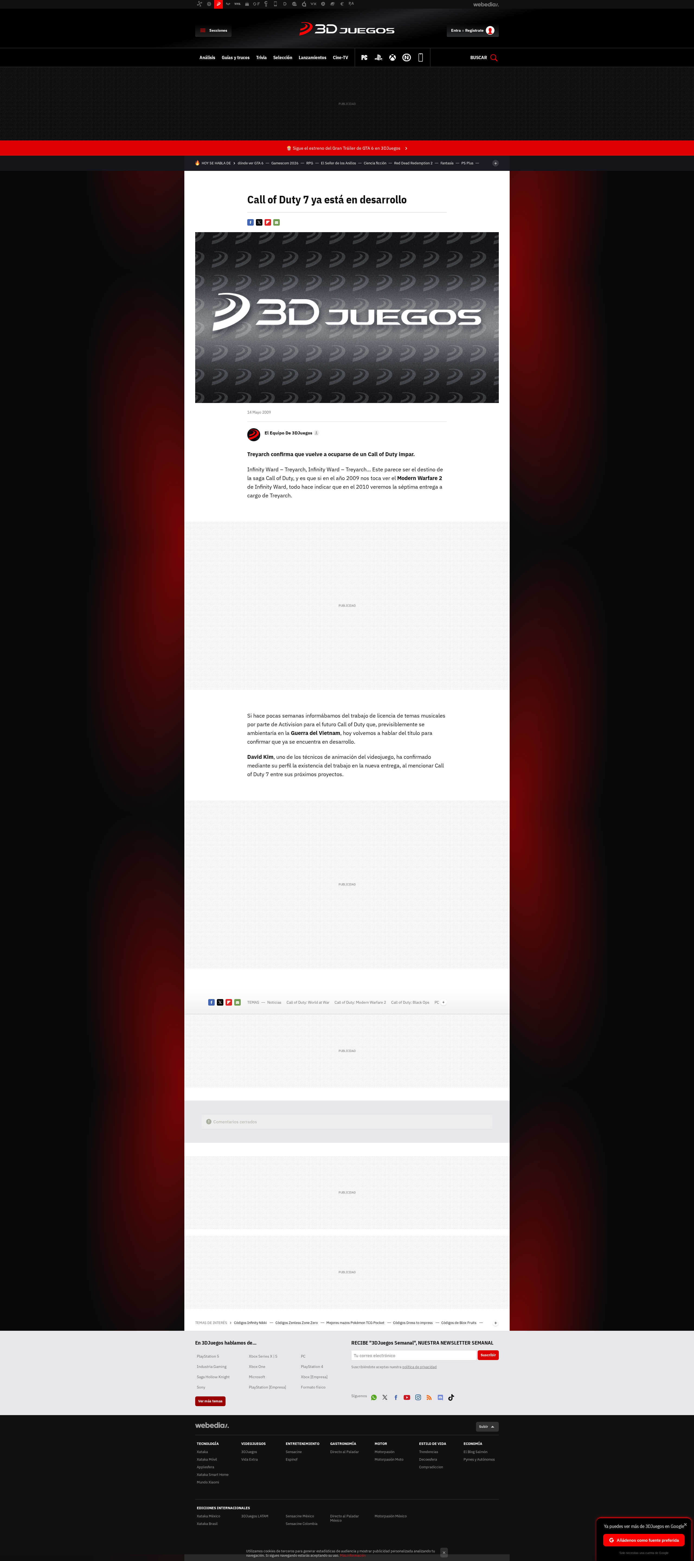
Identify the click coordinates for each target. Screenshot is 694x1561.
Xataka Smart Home (213, 1474)
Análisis (207, 57)
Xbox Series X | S (263, 1356)
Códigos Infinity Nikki (251, 1322)
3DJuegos (347, 29)
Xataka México (208, 1516)
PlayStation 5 (208, 1356)
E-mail (276, 222)
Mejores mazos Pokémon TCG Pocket (355, 1322)
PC (437, 1002)
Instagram (418, 1396)
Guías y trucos (236, 57)
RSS (429, 1396)
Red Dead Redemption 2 (413, 163)
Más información (353, 1555)
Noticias (274, 1002)
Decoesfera (428, 1459)
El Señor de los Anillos (338, 163)
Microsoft (257, 1376)
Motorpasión (384, 1452)
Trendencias (428, 1452)
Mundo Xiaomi (208, 1482)
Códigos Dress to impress (413, 1322)
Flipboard (268, 222)
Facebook (250, 222)
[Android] (421, 57)
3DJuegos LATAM (254, 1516)
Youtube (407, 1396)
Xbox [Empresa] (314, 1376)
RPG (309, 163)
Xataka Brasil (207, 1523)
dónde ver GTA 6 (251, 163)
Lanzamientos (312, 57)
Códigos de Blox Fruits (459, 1322)
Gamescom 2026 (284, 163)
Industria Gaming (211, 1366)
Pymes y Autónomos (479, 1459)
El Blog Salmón (475, 1452)
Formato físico (313, 1387)
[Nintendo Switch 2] (407, 57)
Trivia (261, 57)
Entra (456, 30)
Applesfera (205, 1467)
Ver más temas (210, 1401)
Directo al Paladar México (344, 1518)
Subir (483, 1426)
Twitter (259, 222)
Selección (282, 57)
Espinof (291, 1459)
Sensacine (294, 1452)
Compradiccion (431, 1467)
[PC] (364, 57)
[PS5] (378, 57)
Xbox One (257, 1366)
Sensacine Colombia (301, 1523)
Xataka (202, 1452)
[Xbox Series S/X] (393, 57)
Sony (201, 1387)
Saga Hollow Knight (213, 1376)
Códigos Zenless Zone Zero (297, 1322)
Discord (440, 1396)
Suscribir (488, 1355)
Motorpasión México (391, 1516)
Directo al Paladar (344, 1452)
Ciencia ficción (375, 163)
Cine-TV (340, 57)
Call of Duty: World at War (308, 1002)
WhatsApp (374, 1396)
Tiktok (451, 1396)
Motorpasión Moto (389, 1459)
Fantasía (447, 163)
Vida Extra (249, 1459)
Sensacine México (300, 1516)
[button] (291, 433)
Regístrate (474, 30)
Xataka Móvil (207, 1459)
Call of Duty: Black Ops (410, 1002)
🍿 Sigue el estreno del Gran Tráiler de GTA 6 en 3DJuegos (343, 148)
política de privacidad (419, 1367)
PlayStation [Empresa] (267, 1387)
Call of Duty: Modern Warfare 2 (360, 1002)
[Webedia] (212, 1425)
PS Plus (467, 163)
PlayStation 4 (312, 1366)
